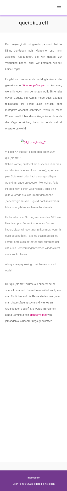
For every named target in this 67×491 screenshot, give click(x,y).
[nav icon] (58, 7)
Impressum (33, 477)
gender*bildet (38, 314)
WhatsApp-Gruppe (33, 85)
